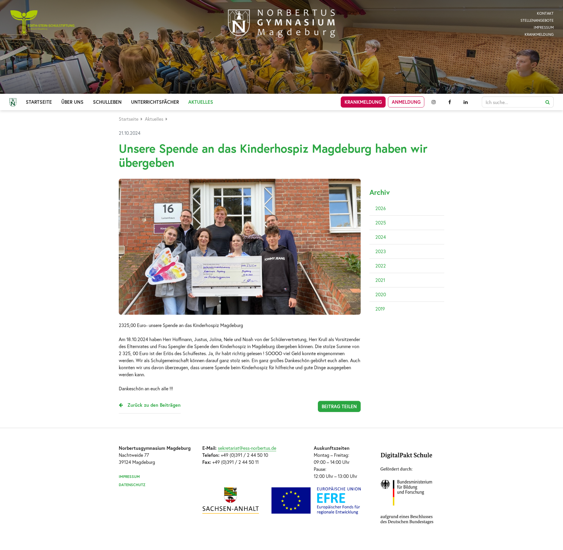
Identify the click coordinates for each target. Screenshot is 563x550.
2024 (380, 237)
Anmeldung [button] (406, 102)
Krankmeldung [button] (363, 102)
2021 (380, 280)
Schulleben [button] (107, 102)
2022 (380, 266)
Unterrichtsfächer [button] (155, 102)
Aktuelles (154, 119)
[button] (433, 102)
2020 (380, 294)
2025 (380, 222)
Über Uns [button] (72, 102)
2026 (380, 208)
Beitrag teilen (339, 406)
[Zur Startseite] (281, 23)
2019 (380, 309)
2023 (380, 251)
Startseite (39, 102)
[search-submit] (548, 102)
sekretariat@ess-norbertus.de (247, 448)
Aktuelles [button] (200, 102)
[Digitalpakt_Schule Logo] (281, 500)
